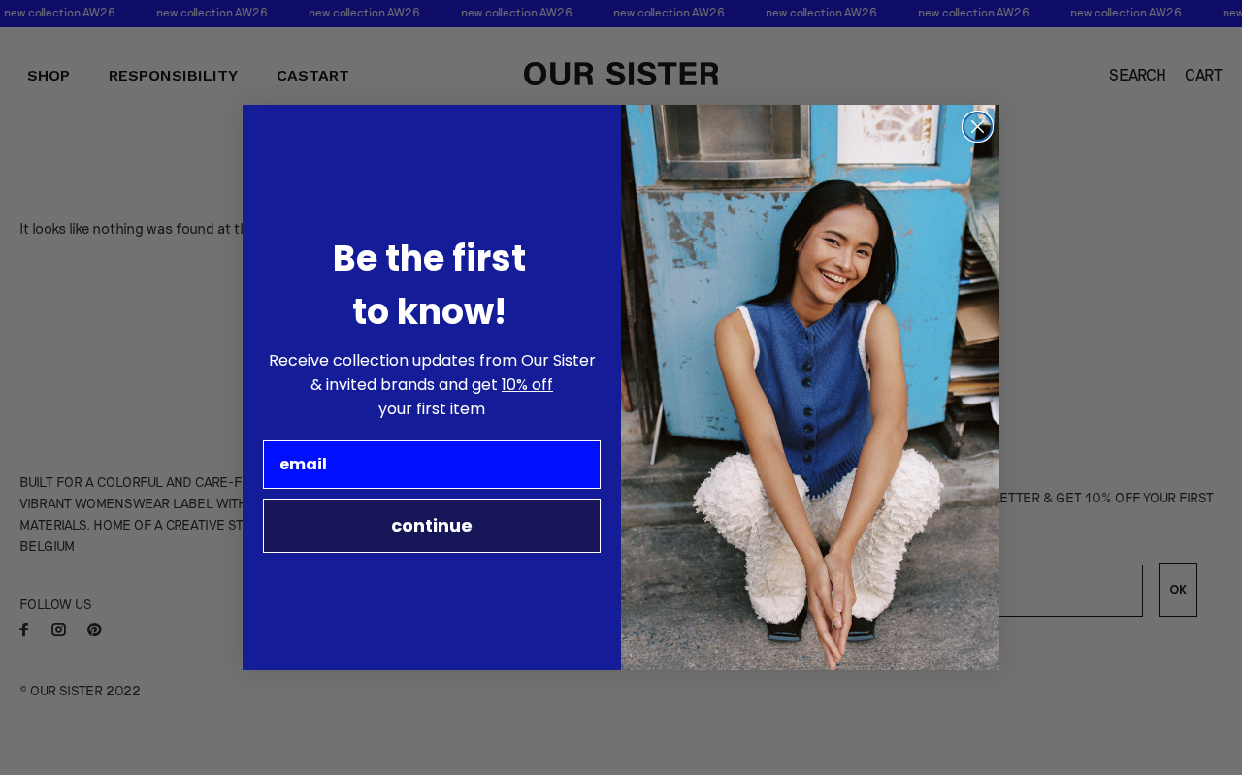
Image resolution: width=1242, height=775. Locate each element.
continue (432, 525)
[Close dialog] (978, 127)
